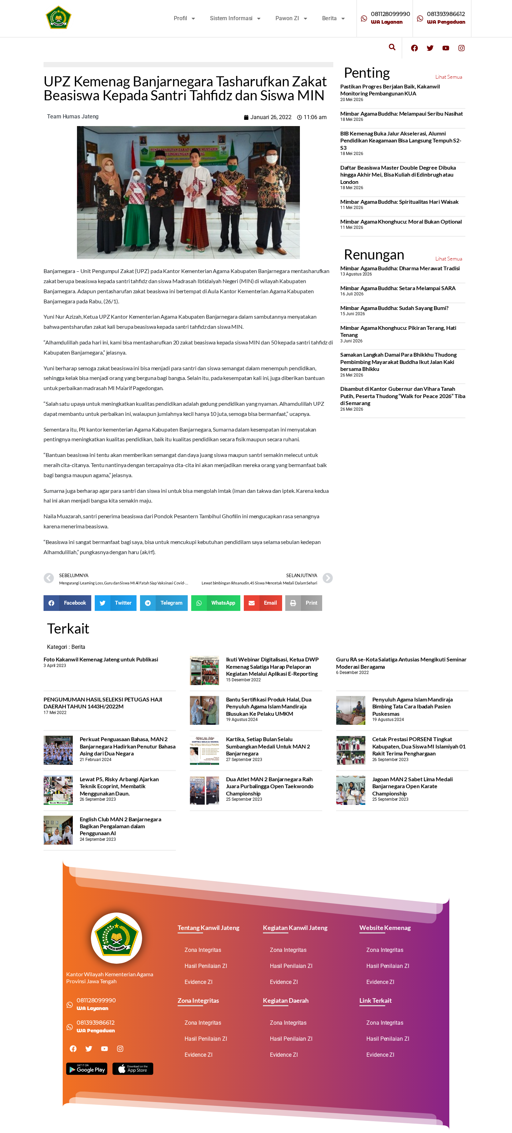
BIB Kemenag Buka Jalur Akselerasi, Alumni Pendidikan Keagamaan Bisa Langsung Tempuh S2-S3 (401, 140)
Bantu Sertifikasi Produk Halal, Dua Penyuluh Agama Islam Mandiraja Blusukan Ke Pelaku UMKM (269, 706)
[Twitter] (430, 48)
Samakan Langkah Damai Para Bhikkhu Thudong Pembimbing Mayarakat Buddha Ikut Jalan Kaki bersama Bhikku (398, 361)
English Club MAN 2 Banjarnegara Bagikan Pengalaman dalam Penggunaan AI (120, 826)
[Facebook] (414, 48)
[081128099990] (363, 18)
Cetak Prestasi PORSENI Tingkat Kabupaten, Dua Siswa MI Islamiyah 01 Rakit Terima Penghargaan (419, 746)
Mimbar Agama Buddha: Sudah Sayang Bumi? (394, 307)
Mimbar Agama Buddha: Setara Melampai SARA (398, 288)
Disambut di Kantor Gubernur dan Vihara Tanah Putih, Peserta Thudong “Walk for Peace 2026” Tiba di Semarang (402, 395)
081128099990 (390, 14)
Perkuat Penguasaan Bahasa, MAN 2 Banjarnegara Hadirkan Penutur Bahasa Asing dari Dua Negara (128, 746)
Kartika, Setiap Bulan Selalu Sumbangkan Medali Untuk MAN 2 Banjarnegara (268, 746)
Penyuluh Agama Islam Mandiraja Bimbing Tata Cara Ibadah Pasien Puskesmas (412, 706)
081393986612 (446, 14)
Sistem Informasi (231, 18)
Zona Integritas (203, 950)
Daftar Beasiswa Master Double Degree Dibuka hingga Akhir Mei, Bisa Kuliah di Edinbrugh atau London (398, 174)
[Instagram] (461, 48)
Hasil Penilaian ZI (206, 966)
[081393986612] (420, 18)
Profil (180, 18)
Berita (329, 18)
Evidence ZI (198, 982)
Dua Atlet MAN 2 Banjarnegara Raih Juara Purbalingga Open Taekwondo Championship (270, 786)
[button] (392, 47)
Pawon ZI (287, 18)
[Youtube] (446, 48)
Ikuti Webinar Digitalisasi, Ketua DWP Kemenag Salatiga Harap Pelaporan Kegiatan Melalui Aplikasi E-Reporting (272, 666)
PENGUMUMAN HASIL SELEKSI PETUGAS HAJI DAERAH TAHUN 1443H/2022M (103, 702)
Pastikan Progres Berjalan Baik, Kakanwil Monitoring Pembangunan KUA (390, 89)
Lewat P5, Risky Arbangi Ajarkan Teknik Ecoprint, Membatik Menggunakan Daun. (119, 786)
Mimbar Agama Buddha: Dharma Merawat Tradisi (400, 268)
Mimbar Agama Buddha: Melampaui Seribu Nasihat (401, 113)
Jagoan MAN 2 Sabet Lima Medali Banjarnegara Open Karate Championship (412, 786)
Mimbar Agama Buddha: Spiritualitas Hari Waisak (399, 201)
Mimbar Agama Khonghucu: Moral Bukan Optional (401, 221)
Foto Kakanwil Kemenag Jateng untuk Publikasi (101, 659)
